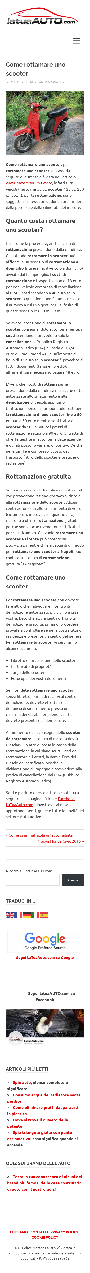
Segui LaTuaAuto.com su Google (45, 957)
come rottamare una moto (29, 182)
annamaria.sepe (52, 82)
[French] (18, 914)
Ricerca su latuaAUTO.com (29, 870)
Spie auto (22, 1082)
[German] (27, 914)
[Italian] (36, 914)
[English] (10, 914)
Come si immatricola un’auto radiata (40, 834)
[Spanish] (44, 914)
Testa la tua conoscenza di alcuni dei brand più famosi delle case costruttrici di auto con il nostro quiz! (45, 1183)
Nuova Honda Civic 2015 (59, 840)
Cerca (73, 879)
